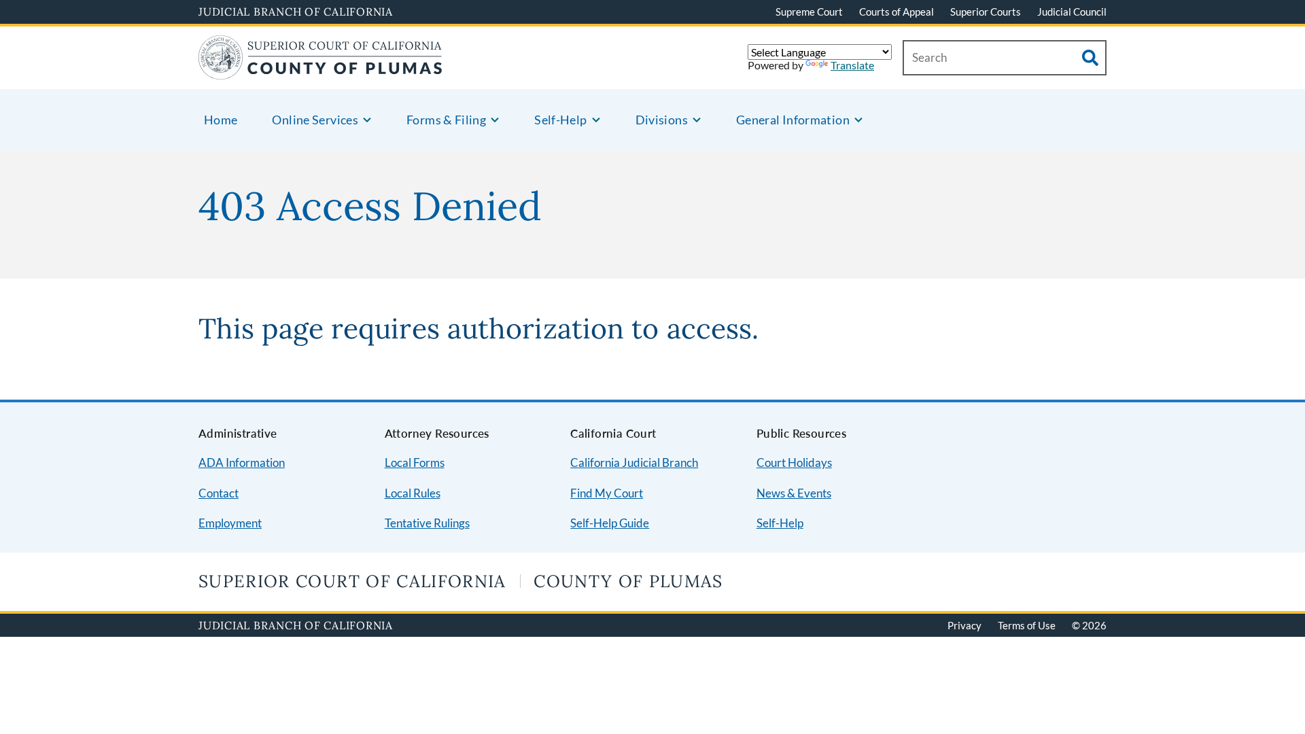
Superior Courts (985, 11)
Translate (852, 64)
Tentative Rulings (427, 523)
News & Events (793, 493)
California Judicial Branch (634, 462)
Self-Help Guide (609, 523)
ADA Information (241, 462)
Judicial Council (1072, 11)
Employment (230, 523)
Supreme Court (809, 11)
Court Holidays (794, 462)
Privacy (964, 625)
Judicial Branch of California (295, 11)
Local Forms (415, 462)
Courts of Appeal (896, 11)
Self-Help (779, 523)
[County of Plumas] (320, 71)
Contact (218, 493)
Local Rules (412, 493)
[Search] (1090, 57)
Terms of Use (1027, 625)
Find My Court (606, 493)
